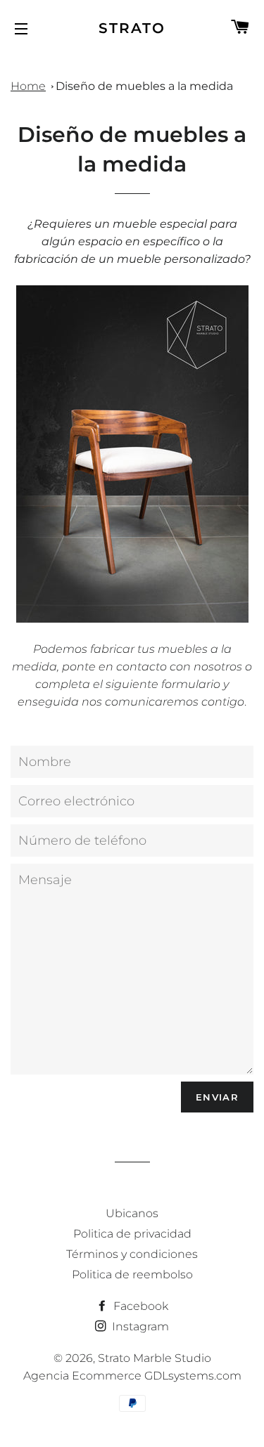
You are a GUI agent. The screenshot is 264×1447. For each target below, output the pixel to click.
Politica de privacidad (132, 1233)
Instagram (139, 1326)
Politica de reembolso (132, 1274)
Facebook (139, 1306)
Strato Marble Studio (154, 1358)
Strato (132, 28)
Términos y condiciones (132, 1254)
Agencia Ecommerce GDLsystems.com (132, 1375)
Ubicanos (132, 1213)
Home (28, 86)
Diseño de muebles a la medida (144, 86)
